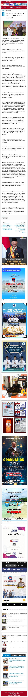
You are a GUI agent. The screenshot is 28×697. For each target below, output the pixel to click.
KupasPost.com (8, 692)
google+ (24, 2)
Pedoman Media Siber (14, 693)
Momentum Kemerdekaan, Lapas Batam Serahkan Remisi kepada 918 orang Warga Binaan (17, 675)
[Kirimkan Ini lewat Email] (2, 218)
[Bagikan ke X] (5, 218)
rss (26, 2)
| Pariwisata (18, 7)
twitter (20, 2)
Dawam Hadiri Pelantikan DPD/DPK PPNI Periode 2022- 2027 (15, 16)
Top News (7, 655)
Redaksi (14, 694)
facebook (22, 2)
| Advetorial (11, 7)
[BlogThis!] (4, 218)
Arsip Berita (14, 655)
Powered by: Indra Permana (14, 695)
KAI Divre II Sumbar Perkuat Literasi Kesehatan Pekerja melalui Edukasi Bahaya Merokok (16, 668)
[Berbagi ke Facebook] (7, 218)
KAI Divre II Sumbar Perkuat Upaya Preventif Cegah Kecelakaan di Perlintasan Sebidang (16, 682)
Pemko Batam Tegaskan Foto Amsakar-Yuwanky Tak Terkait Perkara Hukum (17, 660)
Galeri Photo (21, 655)
